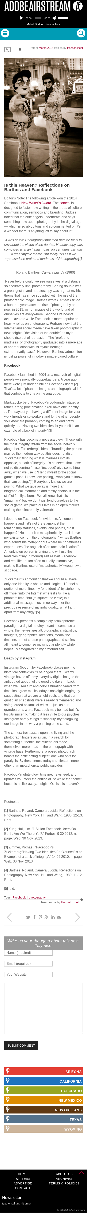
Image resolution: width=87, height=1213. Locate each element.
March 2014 (46, 47)
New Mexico (70, 1100)
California (71, 1081)
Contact (23, 1188)
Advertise (23, 1183)
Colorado (71, 1091)
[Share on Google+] (46, 917)
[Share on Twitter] (28, 917)
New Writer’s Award (36, 203)
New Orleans (68, 1110)
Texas (76, 1120)
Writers (22, 1178)
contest (65, 203)
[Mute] (54, 18)
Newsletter (11, 1197)
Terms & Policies (64, 1183)
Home (23, 1174)
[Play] (21, 18)
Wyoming (73, 1129)
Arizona (73, 1072)
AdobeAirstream (75, 1210)
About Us (64, 1174)
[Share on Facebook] (34, 917)
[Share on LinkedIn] (52, 917)
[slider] (63, 18)
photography (37, 897)
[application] (43, 18)
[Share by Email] (59, 917)
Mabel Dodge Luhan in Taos (44, 24)
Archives (64, 1178)
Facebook (19, 897)
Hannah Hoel (75, 47)
